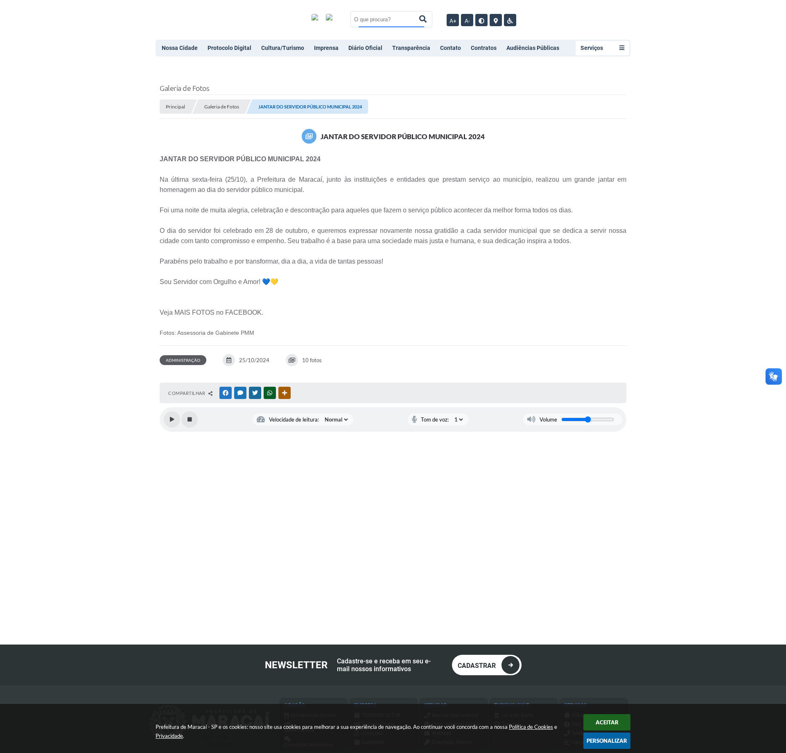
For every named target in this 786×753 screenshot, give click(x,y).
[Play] (172, 419)
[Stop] (189, 419)
